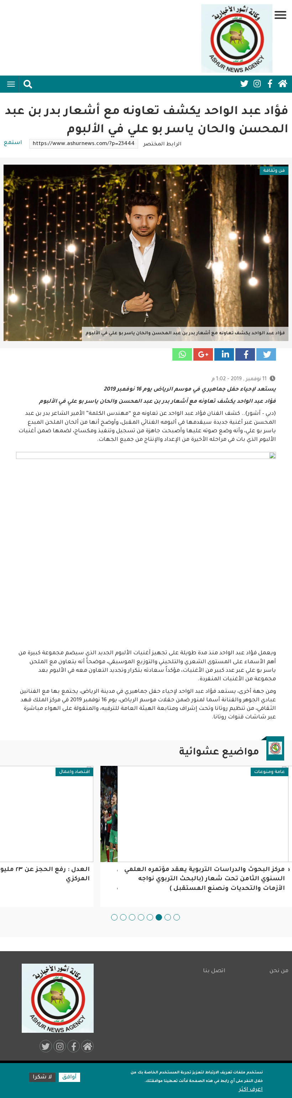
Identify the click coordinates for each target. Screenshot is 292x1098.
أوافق (69, 1077)
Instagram (257, 83)
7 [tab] (123, 917)
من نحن (279, 971)
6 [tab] (132, 917)
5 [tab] (141, 917)
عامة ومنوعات (269, 772)
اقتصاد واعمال (74, 772)
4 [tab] (150, 917)
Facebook (270, 83)
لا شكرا (42, 1077)
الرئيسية (282, 83)
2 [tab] (168, 917)
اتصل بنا (214, 971)
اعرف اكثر (251, 1090)
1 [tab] (176, 917)
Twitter (244, 83)
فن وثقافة (274, 171)
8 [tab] (114, 917)
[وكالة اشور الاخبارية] (237, 38)
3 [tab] (159, 917)
